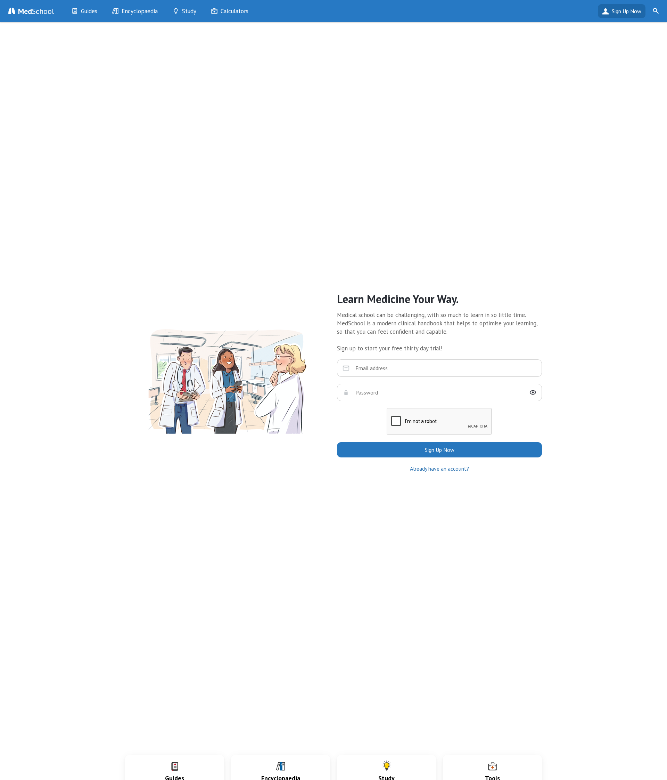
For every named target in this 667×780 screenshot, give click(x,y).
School (36, 11)
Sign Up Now (626, 11)
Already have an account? (439, 468)
